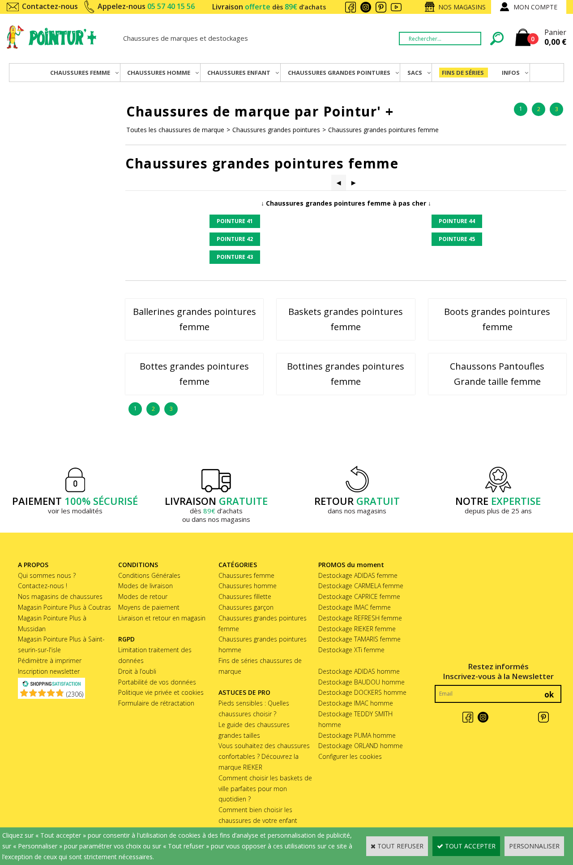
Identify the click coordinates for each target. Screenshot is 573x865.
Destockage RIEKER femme (357, 628)
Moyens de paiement (149, 607)
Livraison (269, 7)
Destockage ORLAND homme (360, 745)
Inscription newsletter (49, 671)
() (74, 694)
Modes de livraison (145, 585)
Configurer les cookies (350, 756)
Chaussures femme (246, 575)
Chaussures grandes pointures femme (383, 129)
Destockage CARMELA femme (360, 585)
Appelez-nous (146, 6)
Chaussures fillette (244, 596)
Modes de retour (142, 596)
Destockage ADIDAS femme (358, 575)
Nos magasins (462, 7)
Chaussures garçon (246, 607)
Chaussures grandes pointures (276, 129)
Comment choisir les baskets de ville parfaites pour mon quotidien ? (265, 789)
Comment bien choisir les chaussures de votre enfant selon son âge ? (257, 820)
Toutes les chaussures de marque (175, 129)
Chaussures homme (247, 585)
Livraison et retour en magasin (161, 618)
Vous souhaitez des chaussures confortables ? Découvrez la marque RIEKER (264, 756)
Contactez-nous (50, 6)
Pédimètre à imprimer (49, 660)
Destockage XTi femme (351, 650)
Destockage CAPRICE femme (359, 596)
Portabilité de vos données (157, 682)
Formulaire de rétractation (156, 703)
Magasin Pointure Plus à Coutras (64, 607)
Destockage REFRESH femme (360, 618)
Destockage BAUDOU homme (361, 682)
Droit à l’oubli (137, 671)
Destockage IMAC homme (355, 703)
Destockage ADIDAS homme (359, 671)
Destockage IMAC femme (354, 607)
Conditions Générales (149, 575)
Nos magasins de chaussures (60, 596)
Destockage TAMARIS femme (359, 639)
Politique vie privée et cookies (161, 692)
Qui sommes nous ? (47, 575)
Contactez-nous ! (42, 585)
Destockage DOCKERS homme (362, 692)
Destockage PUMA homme (357, 735)
